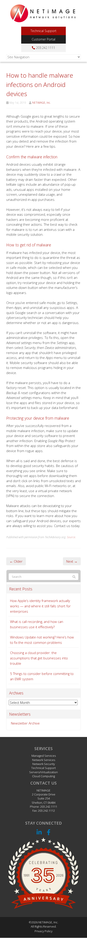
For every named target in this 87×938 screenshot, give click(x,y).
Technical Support (43, 31)
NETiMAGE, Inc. (41, 103)
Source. (71, 537)
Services (43, 748)
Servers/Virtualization (43, 772)
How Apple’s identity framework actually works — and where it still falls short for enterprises (40, 606)
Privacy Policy (43, 931)
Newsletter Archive (25, 723)
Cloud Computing (43, 776)
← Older (16, 561)
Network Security (43, 764)
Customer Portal (43, 39)
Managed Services (43, 756)
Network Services (43, 760)
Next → (71, 561)
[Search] (74, 576)
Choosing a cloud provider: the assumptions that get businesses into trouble (39, 658)
